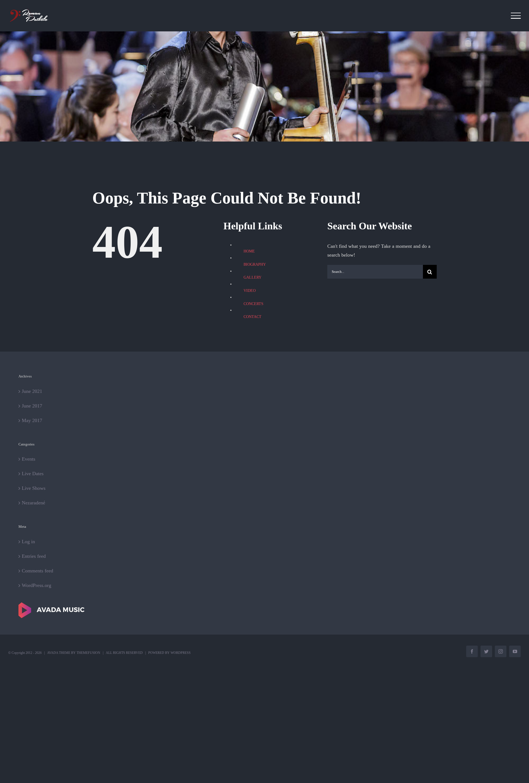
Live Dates (33, 473)
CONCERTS (253, 304)
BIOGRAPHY (255, 264)
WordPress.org (36, 585)
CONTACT (252, 317)
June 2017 (32, 406)
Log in (28, 541)
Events (28, 459)
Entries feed (34, 556)
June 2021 (32, 391)
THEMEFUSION (88, 653)
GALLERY (252, 277)
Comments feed (37, 570)
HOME (249, 251)
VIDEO (250, 291)
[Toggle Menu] (516, 16)
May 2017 (32, 420)
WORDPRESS (181, 653)
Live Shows (33, 488)
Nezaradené (33, 502)
